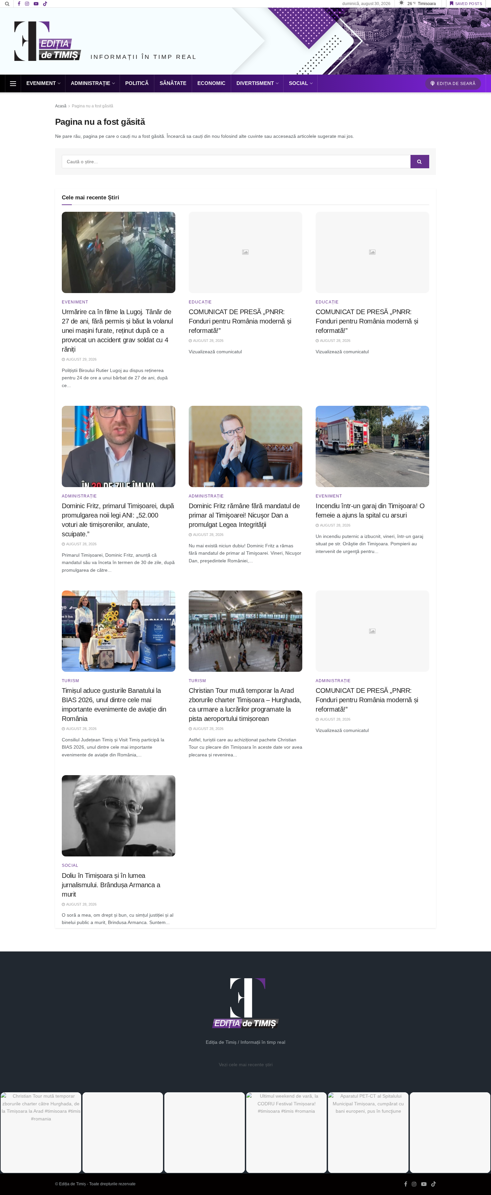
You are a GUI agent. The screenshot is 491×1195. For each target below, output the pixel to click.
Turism (70, 681)
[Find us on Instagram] (27, 4)
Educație (200, 302)
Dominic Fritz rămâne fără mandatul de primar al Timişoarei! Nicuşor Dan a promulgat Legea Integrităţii (244, 515)
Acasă (60, 106)
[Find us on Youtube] (36, 4)
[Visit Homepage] (47, 41)
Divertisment (255, 83)
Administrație (90, 83)
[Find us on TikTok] (45, 4)
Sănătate (173, 83)
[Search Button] (7, 3)
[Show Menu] (13, 83)
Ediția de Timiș (72, 1184)
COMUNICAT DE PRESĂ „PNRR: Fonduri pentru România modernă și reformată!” (240, 321)
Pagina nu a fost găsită (92, 106)
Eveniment (41, 83)
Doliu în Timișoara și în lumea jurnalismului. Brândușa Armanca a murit (111, 885)
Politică (137, 83)
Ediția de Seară (456, 83)
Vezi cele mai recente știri (246, 1064)
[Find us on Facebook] (19, 4)
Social (298, 83)
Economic (211, 83)
